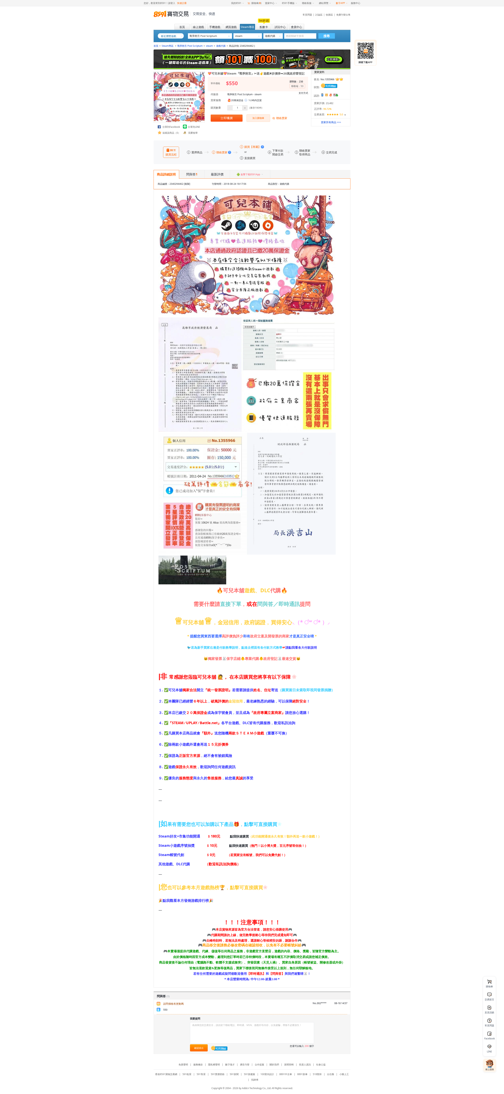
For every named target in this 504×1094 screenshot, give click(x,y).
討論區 (318, 14)
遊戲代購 (221, 46)
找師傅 (254, 1079)
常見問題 (307, 14)
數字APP (340, 3)
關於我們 (274, 1064)
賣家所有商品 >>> (331, 122)
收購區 (329, 14)
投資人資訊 (305, 1064)
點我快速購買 (239, 836)
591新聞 (234, 1074)
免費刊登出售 (343, 14)
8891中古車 (285, 1074)
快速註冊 (182, 3)
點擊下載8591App (250, 174)
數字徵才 (230, 1064)
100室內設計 (267, 1074)
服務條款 (198, 1064)
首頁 (156, 46)
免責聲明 (183, 1064)
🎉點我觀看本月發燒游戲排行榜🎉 (185, 900)
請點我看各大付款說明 (301, 647)
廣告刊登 (244, 1064)
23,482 (329, 103)
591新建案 (249, 1074)
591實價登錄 (217, 1074)
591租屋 (187, 1074)
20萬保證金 (237, 100)
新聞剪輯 (289, 1064)
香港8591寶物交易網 (166, 1074)
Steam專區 (168, 46)
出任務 (330, 1074)
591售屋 (201, 1074)
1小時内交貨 (255, 100)
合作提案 (259, 1064)
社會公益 (321, 1064)
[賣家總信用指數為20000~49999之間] (339, 79)
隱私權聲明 (214, 1064)
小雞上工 (344, 1074)
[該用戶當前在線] (329, 85)
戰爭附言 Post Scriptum (190, 46)
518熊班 (317, 1074)
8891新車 (302, 1074)
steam (209, 46)
